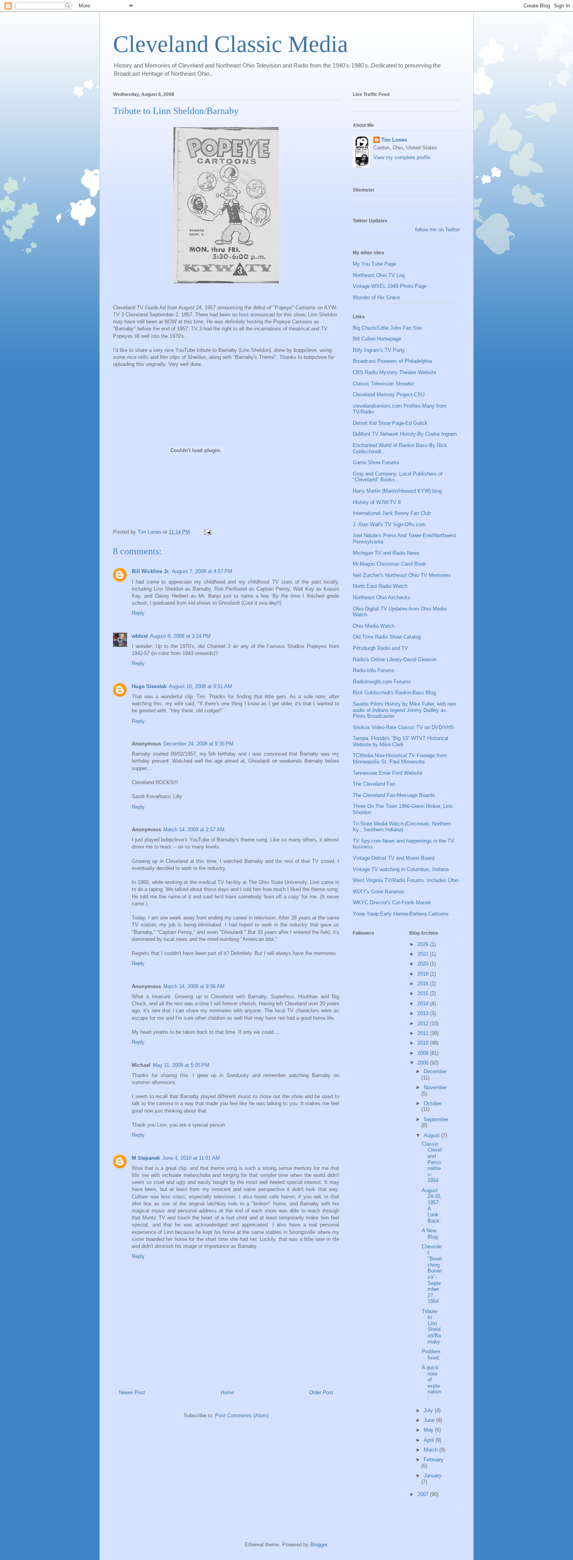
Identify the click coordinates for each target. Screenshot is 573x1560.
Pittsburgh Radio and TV (380, 648)
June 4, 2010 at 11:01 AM (191, 1158)
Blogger (318, 1545)
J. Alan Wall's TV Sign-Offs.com (389, 524)
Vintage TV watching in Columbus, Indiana (401, 869)
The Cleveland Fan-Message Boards (394, 795)
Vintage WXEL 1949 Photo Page (389, 286)
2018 (423, 974)
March (431, 1450)
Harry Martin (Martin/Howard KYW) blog (397, 491)
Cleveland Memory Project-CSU (388, 395)
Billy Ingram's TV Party (379, 350)
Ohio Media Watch (373, 626)
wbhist (140, 636)
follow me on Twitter (437, 229)
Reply (138, 613)
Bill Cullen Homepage (377, 339)
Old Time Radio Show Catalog (387, 637)
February (434, 1459)
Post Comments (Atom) (242, 1415)
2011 (423, 1033)
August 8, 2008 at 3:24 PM (180, 636)
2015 (423, 993)
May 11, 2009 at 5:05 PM (181, 1065)
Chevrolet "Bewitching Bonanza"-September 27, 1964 (432, 1274)
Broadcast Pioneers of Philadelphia (392, 361)
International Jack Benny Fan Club (392, 513)
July (429, 1410)
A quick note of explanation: (431, 1383)
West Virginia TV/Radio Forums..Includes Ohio (405, 880)
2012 (423, 1023)
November (435, 1087)
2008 (423, 1063)
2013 (423, 1013)
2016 (423, 984)
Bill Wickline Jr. (151, 571)
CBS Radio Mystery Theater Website (394, 372)
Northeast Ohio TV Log (379, 275)
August (432, 1135)
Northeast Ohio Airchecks (381, 597)
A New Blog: (430, 1234)
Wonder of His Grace (376, 297)
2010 (423, 1043)
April (429, 1440)
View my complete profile (401, 157)
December (435, 1071)
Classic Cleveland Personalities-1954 (432, 1162)
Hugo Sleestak (149, 686)
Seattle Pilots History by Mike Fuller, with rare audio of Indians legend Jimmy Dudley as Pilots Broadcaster (404, 710)
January (433, 1475)
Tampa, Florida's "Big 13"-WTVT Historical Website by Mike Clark (400, 741)
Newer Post (132, 1392)
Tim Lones (394, 140)
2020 (423, 964)
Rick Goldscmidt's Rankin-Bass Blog (394, 693)
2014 (423, 1003)
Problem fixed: (431, 1355)
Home (227, 1392)
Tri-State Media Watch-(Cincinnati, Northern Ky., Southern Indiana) (402, 827)
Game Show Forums (376, 462)
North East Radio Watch (380, 586)
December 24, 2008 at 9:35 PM (198, 744)
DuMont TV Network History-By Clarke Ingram (405, 434)
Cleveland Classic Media (230, 44)
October (433, 1103)
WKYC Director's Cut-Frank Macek (392, 902)
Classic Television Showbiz (383, 384)
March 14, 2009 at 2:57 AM (194, 829)
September (436, 1119)
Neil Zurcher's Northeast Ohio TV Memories (402, 575)
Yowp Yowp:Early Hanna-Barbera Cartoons (401, 914)
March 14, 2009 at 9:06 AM (194, 986)
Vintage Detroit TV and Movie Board (393, 858)
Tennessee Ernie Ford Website (387, 773)
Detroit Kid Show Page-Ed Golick (390, 423)
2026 (423, 944)
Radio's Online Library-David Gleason (395, 659)
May (429, 1430)
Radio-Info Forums (373, 670)
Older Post (321, 1392)
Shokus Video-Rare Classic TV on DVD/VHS (403, 727)
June (430, 1420)
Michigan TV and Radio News (386, 553)
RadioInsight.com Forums (382, 682)
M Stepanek (146, 1158)
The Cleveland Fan (374, 784)
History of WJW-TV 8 (377, 502)
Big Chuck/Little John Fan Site (387, 328)
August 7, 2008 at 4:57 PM (202, 571)
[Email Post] (207, 532)
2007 (423, 1494)
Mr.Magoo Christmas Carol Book (389, 564)
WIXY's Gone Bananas (379, 891)
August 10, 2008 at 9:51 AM (200, 686)
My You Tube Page (374, 264)
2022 (423, 954)
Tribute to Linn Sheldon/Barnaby (431, 1326)
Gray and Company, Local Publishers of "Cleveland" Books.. (397, 477)
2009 (423, 1053)
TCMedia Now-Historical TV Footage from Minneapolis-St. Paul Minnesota (400, 758)
